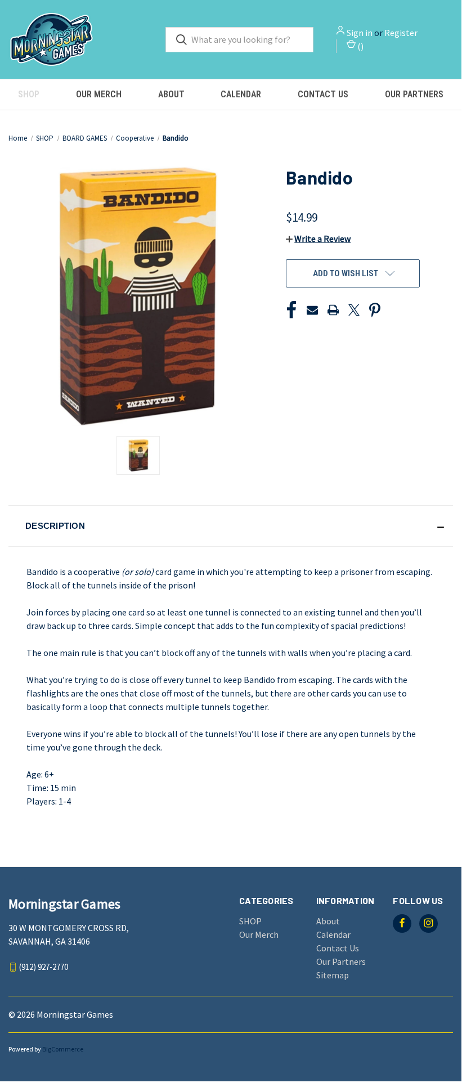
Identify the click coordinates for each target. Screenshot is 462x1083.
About (171, 94)
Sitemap (332, 975)
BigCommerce (62, 1049)
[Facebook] (291, 310)
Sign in (360, 32)
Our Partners (414, 94)
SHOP (28, 94)
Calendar (241, 94)
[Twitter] (354, 310)
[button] (318, 238)
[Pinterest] (374, 310)
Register (401, 32)
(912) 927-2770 (43, 966)
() (360, 46)
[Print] (333, 310)
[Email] (312, 310)
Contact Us (323, 94)
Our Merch (99, 94)
